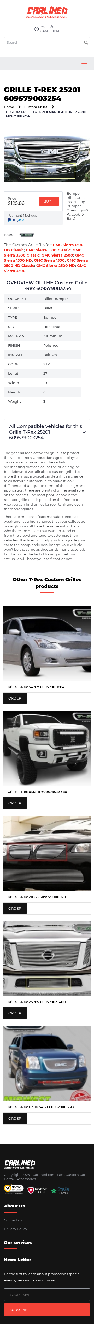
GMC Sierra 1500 (49, 260)
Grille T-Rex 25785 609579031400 (37, 1002)
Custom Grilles (35, 107)
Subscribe (20, 1310)
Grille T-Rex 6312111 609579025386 (37, 792)
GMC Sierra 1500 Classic (48, 250)
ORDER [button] (14, 698)
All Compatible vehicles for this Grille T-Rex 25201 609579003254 (45, 432)
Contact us (13, 1220)
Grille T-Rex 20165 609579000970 (37, 897)
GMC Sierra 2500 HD (55, 265)
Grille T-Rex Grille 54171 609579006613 (41, 1107)
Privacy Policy (15, 1229)
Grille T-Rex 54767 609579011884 (36, 687)
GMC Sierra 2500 (57, 255)
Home (9, 107)
